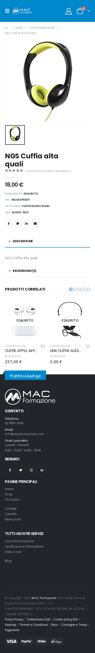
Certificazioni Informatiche (24, 546)
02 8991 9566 (14, 423)
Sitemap (10, 625)
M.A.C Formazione (44, 598)
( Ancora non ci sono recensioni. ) (48, 171)
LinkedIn (26, 223)
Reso (54, 625)
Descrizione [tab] (23, 241)
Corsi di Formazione (19, 541)
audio (16, 212)
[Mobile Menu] (9, 11)
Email (35, 223)
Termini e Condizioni (33, 625)
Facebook (9, 223)
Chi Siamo (12, 499)
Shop (9, 494)
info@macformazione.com (24, 434)
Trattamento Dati (38, 619)
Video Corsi (13, 552)
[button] (71, 289)
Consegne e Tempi (74, 625)
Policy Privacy (14, 619)
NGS (26, 212)
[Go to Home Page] (6, 27)
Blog (8, 560)
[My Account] (68, 11)
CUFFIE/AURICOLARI (35, 206)
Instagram (31, 470)
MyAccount (13, 519)
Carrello (11, 514)
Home (9, 489)
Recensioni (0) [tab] (24, 270)
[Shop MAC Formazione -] (22, 11)
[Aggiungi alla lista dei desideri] (43, 347)
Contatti (10, 508)
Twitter (17, 223)
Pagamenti (12, 630)
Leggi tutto (37, 308)
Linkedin (42, 470)
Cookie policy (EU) (65, 619)
